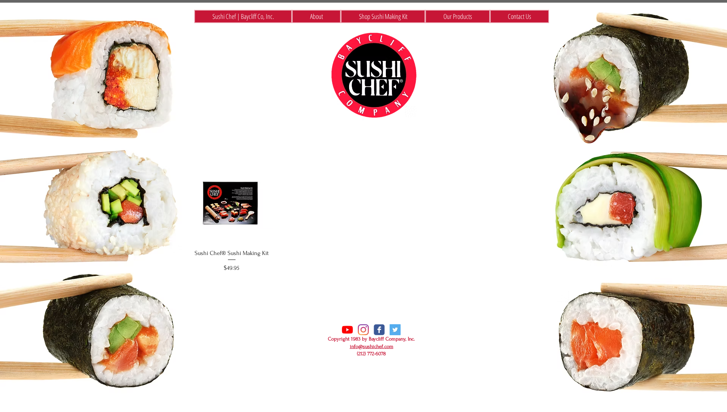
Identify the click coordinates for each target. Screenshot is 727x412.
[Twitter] (395, 329)
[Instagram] (363, 329)
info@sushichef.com (371, 346)
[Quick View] (231, 201)
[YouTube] (347, 329)
